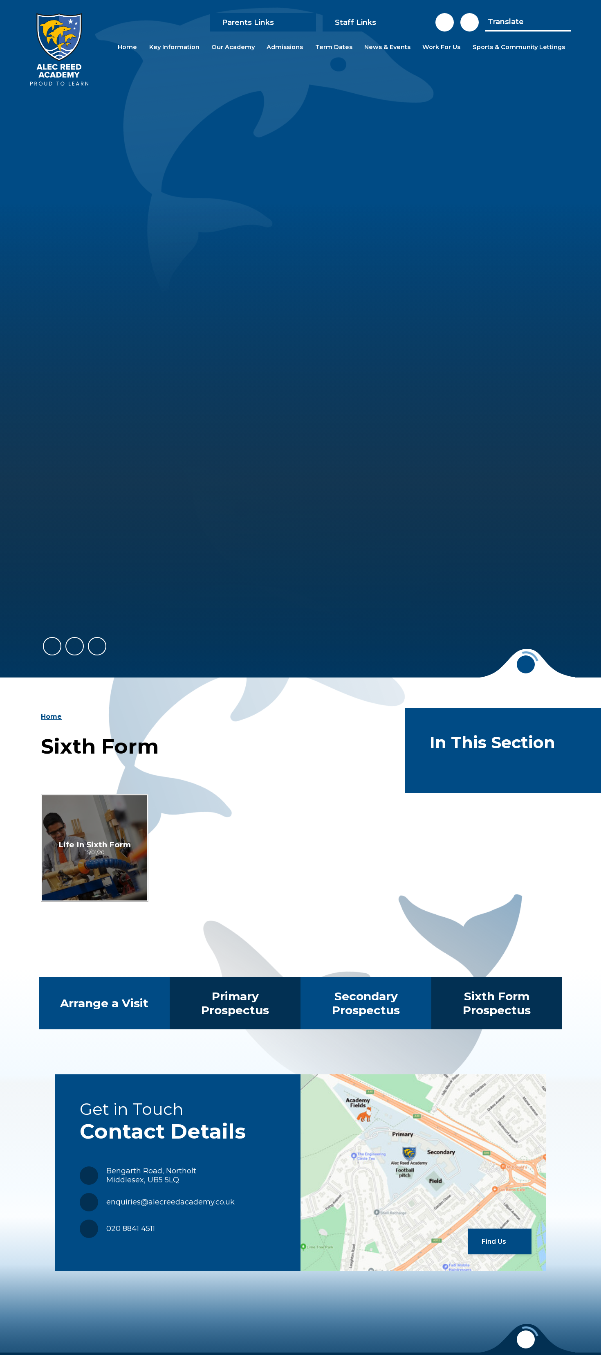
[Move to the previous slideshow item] (52, 646)
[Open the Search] (469, 22)
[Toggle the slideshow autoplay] (97, 646)
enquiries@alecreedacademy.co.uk (170, 1201)
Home (51, 716)
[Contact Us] (444, 22)
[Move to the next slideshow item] (74, 646)
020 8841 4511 (130, 1228)
